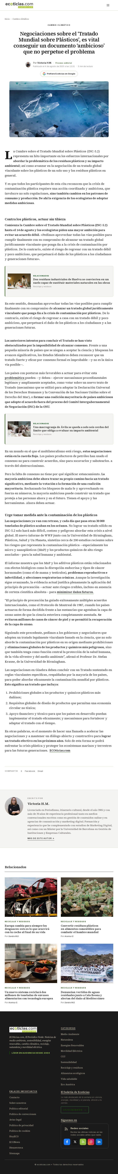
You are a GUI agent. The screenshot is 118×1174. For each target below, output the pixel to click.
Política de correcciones (22, 1114)
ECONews (14, 1142)
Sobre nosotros (17, 1103)
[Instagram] (91, 1142)
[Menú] (108, 5)
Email (40, 771)
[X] (75, 1142)
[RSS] (83, 1142)
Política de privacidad (21, 1125)
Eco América (68, 1084)
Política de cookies (19, 1130)
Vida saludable (69, 1079)
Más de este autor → (41, 838)
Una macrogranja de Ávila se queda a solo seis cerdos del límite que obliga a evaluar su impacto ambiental (71, 429)
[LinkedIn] (99, 1142)
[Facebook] (67, 1142)
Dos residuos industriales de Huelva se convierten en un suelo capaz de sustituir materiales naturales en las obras (71, 281)
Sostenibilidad (69, 1062)
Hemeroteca (16, 1147)
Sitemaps (14, 1153)
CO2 (63, 1056)
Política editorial (18, 1108)
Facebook (30, 771)
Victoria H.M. (44, 62)
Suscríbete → (75, 1109)
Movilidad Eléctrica (71, 1051)
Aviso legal (15, 1119)
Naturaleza (67, 1039)
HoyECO (14, 1136)
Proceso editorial (63, 63)
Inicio (7, 19)
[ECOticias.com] (19, 5)
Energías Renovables (72, 1045)
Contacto (14, 1097)
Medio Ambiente (70, 1034)
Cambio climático (21, 19)
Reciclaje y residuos (72, 1067)
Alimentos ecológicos (73, 1073)
